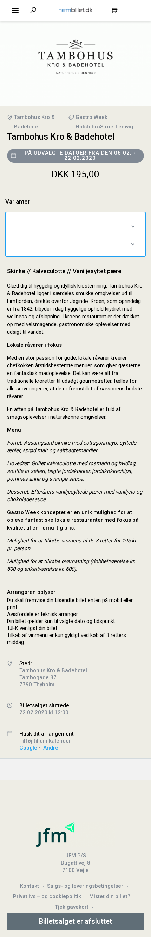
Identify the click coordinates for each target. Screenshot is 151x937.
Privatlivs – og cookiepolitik (47, 896)
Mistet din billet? (109, 896)
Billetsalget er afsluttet (75, 921)
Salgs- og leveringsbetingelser (85, 886)
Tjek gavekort (71, 907)
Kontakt (29, 886)
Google (28, 748)
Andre (50, 748)
